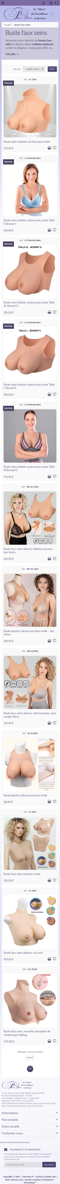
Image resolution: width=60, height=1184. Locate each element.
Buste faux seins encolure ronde (22, 874)
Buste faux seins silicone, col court (23, 953)
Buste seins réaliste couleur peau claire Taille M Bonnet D (29, 468)
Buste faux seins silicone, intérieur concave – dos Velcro (29, 550)
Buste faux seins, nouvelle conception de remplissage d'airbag (27, 1033)
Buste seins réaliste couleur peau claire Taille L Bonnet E (29, 386)
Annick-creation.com (46, 1176)
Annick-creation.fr (33, 1179)
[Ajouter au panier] (49, 148)
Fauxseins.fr (28, 1176)
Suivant (30, 1057)
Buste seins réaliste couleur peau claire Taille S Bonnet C (29, 222)
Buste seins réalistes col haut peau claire (27, 142)
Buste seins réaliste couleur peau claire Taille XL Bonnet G (29, 304)
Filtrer (52, 69)
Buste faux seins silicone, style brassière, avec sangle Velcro (30, 715)
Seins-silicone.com (14, 1179)
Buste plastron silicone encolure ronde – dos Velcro (29, 632)
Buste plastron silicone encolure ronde (25, 795)
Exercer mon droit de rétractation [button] (15, 1142)
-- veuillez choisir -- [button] (33, 69)
